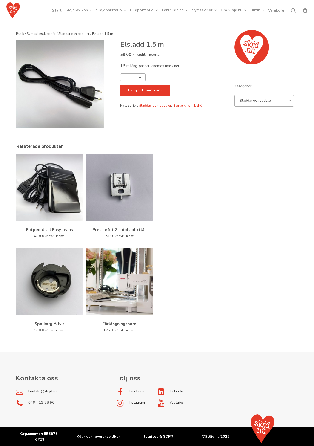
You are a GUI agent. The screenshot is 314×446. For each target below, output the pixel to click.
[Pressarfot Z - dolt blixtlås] (119, 187)
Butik (20, 33)
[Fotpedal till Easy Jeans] (49, 187)
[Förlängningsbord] (119, 281)
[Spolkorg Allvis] (49, 281)
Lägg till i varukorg (145, 90)
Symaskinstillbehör (41, 33)
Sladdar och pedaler (73, 33)
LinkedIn (176, 391)
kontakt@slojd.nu (42, 391)
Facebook (136, 391)
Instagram (137, 402)
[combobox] (264, 101)
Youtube (176, 402)
